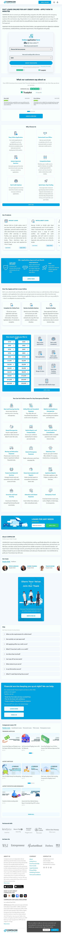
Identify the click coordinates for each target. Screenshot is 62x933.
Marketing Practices (34, 872)
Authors (13, 561)
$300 (9, 345)
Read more (46, 929)
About (31, 859)
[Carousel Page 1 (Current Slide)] (28, 111)
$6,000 (9, 372)
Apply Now (31, 279)
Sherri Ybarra (32, 566)
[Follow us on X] (49, 867)
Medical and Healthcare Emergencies (50, 410)
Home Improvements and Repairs (31, 474)
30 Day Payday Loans (27, 776)
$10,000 (23, 376)
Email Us (14, 715)
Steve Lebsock (13, 566)
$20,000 (23, 379)
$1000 (24, 357)
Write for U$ (31, 616)
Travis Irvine (50, 566)
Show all (31, 814)
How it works (32, 865)
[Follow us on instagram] (44, 867)
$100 (9, 342)
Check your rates (31, 63)
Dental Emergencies (11, 430)
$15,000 (9, 379)
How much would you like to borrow (31, 54)
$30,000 (23, 383)
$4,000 (9, 368)
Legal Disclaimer (33, 868)
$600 (23, 349)
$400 (23, 345)
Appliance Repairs (50, 473)
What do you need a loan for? (31, 46)
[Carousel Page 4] (33, 111)
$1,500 (9, 360)
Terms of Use (48, 66)
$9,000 (9, 376)
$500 (9, 349)
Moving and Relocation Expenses (11, 452)
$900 (9, 357)
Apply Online (45, 2)
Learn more (14, 709)
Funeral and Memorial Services (11, 474)
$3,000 (24, 364)
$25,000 (9, 383)
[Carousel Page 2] (30, 111)
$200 (23, 342)
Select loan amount (38, 525)
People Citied (6, 561)
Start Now (31, 204)
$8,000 (24, 372)
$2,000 (24, 360)
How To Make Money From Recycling (11, 776)
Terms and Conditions (35, 874)
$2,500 (9, 364)
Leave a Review (31, 116)
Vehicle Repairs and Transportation (31, 431)
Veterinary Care (50, 451)
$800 (23, 353)
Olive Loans (52, 831)
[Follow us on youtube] (51, 867)
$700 (9, 353)
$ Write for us (32, 861)
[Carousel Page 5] (34, 111)
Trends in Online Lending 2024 (10, 801)
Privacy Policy (43, 66)
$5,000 (24, 368)
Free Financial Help (34, 863)
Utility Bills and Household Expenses (31, 410)
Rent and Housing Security (11, 409)
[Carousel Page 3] (32, 111)
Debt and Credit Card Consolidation (50, 431)
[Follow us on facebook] (46, 867)
